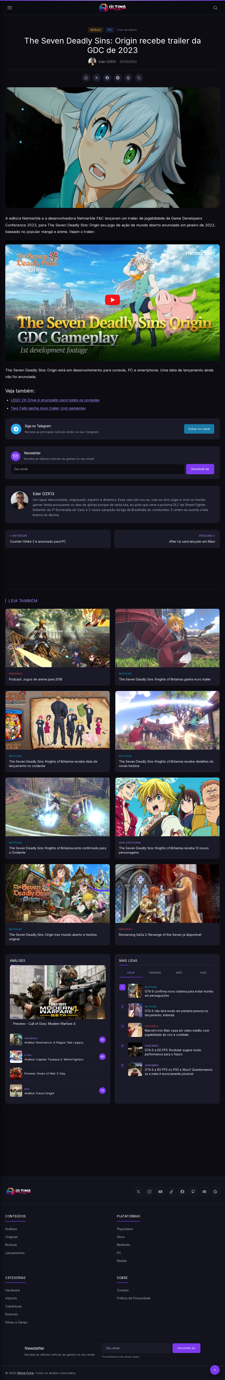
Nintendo (123, 1245)
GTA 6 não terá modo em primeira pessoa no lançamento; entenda (176, 1013)
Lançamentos (15, 1253)
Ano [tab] (203, 972)
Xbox (121, 1237)
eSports (11, 1298)
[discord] (204, 1191)
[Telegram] (118, 78)
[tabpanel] (167, 1030)
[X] (97, 78)
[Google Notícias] (215, 1191)
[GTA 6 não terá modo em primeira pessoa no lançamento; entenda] (135, 1010)
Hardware (12, 1290)
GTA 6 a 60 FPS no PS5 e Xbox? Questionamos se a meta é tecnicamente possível (178, 1071)
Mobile (96, 29)
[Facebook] (107, 78)
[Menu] (9, 7)
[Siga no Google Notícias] (128, 78)
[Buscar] (215, 7)
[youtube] (160, 1191)
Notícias (11, 1245)
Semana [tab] (155, 972)
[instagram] (149, 1191)
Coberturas (13, 1306)
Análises (11, 1229)
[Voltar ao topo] (215, 1370)
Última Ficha (25, 1373)
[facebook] (182, 1191)
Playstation (125, 1229)
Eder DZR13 (107, 62)
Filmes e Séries (16, 1322)
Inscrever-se (200, 469)
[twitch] (193, 1191)
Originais (11, 1237)
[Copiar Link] (139, 78)
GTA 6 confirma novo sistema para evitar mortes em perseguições (179, 993)
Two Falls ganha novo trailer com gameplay (48, 408)
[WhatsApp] (86, 78)
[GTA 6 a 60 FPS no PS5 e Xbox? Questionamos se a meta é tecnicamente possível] (135, 1069)
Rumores (11, 1314)
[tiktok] (171, 1191)
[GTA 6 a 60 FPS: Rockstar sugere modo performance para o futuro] (135, 1049)
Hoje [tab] (131, 972)
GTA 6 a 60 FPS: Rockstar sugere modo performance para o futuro (173, 1052)
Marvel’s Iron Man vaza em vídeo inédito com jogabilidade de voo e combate (177, 1032)
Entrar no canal (199, 429)
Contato (123, 1290)
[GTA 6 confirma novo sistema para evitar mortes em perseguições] (135, 991)
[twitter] (138, 1191)
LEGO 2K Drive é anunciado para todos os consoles (55, 400)
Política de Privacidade (134, 1298)
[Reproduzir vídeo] (112, 301)
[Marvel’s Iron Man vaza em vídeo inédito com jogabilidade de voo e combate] (135, 1030)
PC (110, 29)
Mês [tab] (179, 972)
